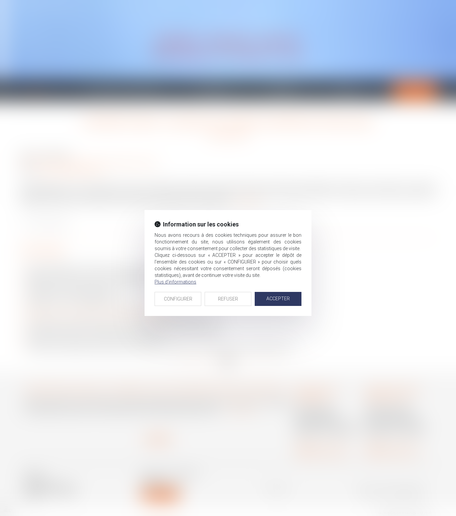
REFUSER (228, 299)
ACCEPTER (278, 298)
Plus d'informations (175, 282)
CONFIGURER (178, 299)
